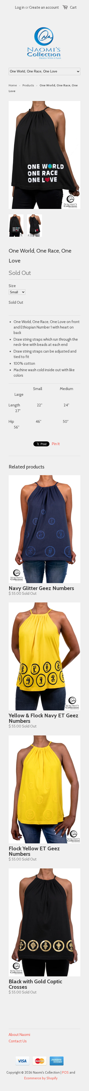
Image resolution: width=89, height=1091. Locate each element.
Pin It (56, 444)
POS (65, 1072)
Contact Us (18, 1041)
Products (28, 85)
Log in (19, 7)
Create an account (44, 7)
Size (12, 286)
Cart (73, 7)
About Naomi (19, 1034)
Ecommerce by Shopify (41, 1078)
